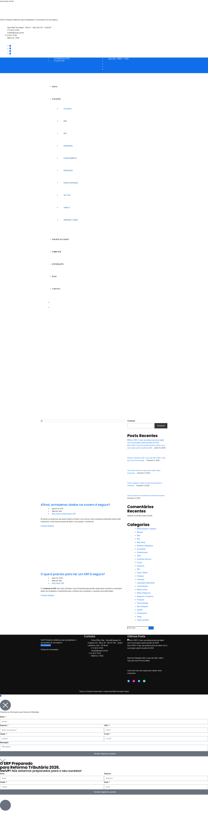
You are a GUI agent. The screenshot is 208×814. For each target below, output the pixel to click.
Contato (56, 289)
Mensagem (4, 743)
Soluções (56, 99)
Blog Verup (56, 514)
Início (54, 86)
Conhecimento (66, 514)
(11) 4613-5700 (13, 30)
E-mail (106, 734)
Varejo (67, 207)
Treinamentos (142, 613)
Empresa (3, 725)
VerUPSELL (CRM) (71, 220)
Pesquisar (131, 421)
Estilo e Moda (142, 573)
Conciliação (141, 549)
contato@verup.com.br (15, 33)
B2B (65, 121)
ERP (74, 514)
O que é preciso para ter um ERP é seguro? (73, 574)
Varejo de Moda (143, 620)
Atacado (68, 109)
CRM (139, 556)
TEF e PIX (67, 195)
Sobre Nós (56, 252)
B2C (65, 133)
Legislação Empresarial (146, 583)
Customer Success (144, 559)
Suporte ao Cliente (60, 239)
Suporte (140, 610)
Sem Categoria (142, 606)
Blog (54, 276)
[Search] (151, 627)
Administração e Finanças (146, 529)
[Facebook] (128, 681)
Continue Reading (47, 526)
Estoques (140, 576)
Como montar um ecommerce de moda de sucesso (146, 496)
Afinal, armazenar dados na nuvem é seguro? (75, 505)
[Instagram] (133, 681)
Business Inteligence (145, 546)
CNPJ (106, 725)
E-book (139, 563)
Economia (140, 566)
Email (106, 782)
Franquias (68, 146)
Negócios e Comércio (145, 596)
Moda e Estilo (142, 590)
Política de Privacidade (49, 650)
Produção (68, 170)
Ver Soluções (46, 645)
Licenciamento (70, 158)
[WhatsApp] (144, 681)
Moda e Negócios (143, 593)
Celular (3, 734)
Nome (2, 717)
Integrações (57, 264)
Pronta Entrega (71, 183)
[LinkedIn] (139, 681)
